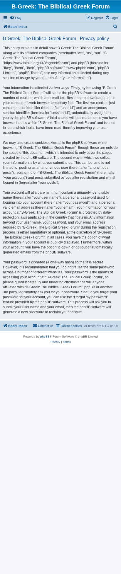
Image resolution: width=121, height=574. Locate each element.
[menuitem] (15, 17)
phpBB (45, 336)
